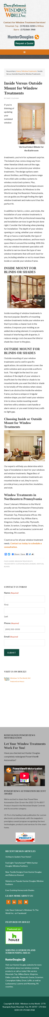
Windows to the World (24, 12)
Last (6, 616)
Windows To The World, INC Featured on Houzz (20, 679)
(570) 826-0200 (27, 26)
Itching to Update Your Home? (18, 857)
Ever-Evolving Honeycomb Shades (19, 890)
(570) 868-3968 (28, 29)
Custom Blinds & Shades (26, 564)
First (6, 604)
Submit (11, 652)
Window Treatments (24, 561)
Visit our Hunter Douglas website (19, 965)
